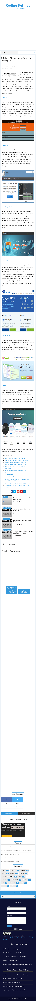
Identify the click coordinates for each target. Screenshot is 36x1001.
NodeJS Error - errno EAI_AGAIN (10, 854)
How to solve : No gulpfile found (10, 861)
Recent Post (9, 813)
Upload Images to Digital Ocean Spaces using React (17, 964)
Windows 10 (12, 882)
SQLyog (5, 260)
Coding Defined (18, 5)
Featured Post (26, 813)
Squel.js (5, 98)
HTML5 (22, 873)
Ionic (20, 876)
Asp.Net (23, 870)
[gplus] (21, 893)
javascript (13, 870)
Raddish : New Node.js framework (15, 470)
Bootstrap (4, 879)
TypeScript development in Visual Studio (14, 956)
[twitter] (17, 893)
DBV (4, 385)
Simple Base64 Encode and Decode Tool (21, 498)
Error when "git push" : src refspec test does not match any (16, 850)
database (25, 67)
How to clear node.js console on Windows (17, 460)
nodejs (3, 870)
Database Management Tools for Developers (22, 521)
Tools (10, 68)
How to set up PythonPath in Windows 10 (17, 483)
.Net (3, 882)
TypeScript (15, 879)
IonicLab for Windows (11, 477)
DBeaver (6, 145)
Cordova (4, 886)
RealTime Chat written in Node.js (15, 458)
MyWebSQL (7, 336)
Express (25, 879)
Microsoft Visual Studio (7, 876)
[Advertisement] (18, 30)
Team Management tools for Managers (21, 509)
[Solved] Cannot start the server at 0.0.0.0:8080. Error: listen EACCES (16, 463)
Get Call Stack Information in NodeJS (11, 847)
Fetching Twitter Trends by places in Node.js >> (24, 591)
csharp (3, 873)
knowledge (5, 68)
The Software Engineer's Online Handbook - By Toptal (23, 532)
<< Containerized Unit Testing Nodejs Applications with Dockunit (11, 590)
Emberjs (13, 886)
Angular (12, 873)
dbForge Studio (8, 207)
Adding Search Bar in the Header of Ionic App (15, 975)
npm (22, 882)
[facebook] (14, 893)
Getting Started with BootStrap (9, 858)
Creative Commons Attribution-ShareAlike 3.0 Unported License (18, 937)
